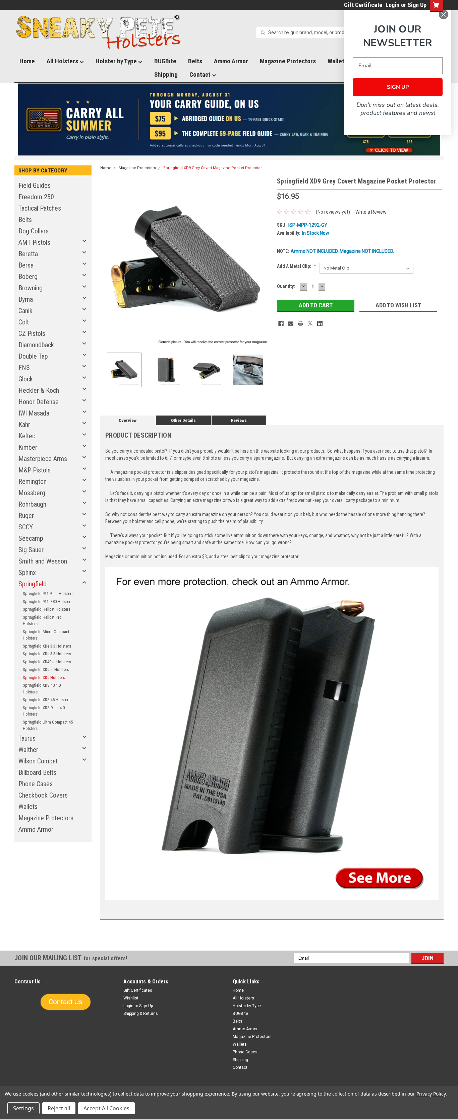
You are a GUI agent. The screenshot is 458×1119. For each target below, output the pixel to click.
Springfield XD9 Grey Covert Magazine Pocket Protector (212, 168)
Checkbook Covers (43, 795)
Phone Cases (35, 784)
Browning (30, 288)
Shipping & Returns (140, 1013)
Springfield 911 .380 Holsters (47, 601)
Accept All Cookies (106, 1108)
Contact (200, 74)
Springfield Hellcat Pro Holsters (42, 620)
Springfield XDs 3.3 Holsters (47, 653)
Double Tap (33, 356)
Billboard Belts (37, 772)
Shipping (166, 74)
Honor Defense (38, 402)
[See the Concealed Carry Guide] (229, 119)
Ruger (26, 516)
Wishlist (130, 998)
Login (392, 4)
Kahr (24, 425)
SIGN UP (398, 87)
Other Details (183, 420)
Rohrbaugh (32, 504)
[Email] (290, 323)
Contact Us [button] (65, 1002)
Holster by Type (117, 61)
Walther (28, 750)
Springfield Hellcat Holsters (46, 609)
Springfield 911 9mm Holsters (48, 593)
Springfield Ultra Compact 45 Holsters (48, 725)
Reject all (59, 1108)
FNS (24, 368)
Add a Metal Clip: (296, 266)
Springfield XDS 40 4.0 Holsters (42, 688)
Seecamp (30, 538)
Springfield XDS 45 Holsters (46, 699)
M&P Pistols (34, 470)
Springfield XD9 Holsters (44, 677)
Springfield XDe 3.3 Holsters (47, 646)
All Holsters (63, 61)
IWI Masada (33, 413)
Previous (107, 261)
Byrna (25, 299)
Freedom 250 (36, 197)
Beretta (28, 254)
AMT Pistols (34, 242)
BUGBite (165, 61)
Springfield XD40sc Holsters (47, 661)
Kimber (27, 447)
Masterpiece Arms (42, 459)
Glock (25, 379)
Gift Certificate (363, 4)
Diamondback (36, 345)
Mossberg (31, 493)
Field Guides (34, 185)
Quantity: (286, 286)
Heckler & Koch (38, 390)
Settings (23, 1108)
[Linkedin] (320, 323)
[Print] (300, 323)
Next (265, 261)
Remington (32, 481)
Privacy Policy (431, 1094)
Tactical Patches (39, 208)
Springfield (32, 584)
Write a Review (371, 212)
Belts (195, 61)
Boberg (28, 277)
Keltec (26, 436)
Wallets (28, 807)
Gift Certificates (137, 990)
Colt (23, 322)
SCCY (25, 527)
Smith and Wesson (42, 561)
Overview (127, 420)
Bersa (26, 265)
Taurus (27, 738)
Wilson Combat (38, 761)
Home (27, 61)
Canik (25, 311)
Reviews (239, 420)
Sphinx (27, 573)
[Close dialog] (444, 14)
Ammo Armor (231, 61)
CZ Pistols (31, 333)
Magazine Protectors (288, 61)
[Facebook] (281, 323)
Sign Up (417, 4)
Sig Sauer (31, 550)
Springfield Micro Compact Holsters (46, 635)
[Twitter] (310, 323)
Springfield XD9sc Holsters (46, 669)
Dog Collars (33, 231)
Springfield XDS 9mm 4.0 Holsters (44, 711)
